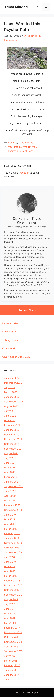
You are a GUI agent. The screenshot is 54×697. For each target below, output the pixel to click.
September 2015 (13, 651)
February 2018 (12, 580)
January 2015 (11, 670)
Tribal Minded (16, 7)
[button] (38, 7)
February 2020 (12, 505)
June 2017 (10, 609)
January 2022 (11, 430)
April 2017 (9, 618)
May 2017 (9, 613)
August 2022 (11, 406)
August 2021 (11, 453)
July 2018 (9, 557)
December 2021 (13, 434)
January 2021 (11, 481)
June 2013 (10, 679)
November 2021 (13, 439)
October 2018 (11, 547)
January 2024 (12, 378)
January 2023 (12, 397)
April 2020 (10, 495)
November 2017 (13, 585)
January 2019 (11, 538)
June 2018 (10, 561)
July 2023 (9, 387)
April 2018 (9, 571)
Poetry (22, 142)
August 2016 (11, 646)
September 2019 (13, 510)
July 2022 (9, 411)
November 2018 (13, 543)
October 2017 (11, 590)
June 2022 (10, 415)
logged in (24, 172)
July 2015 (9, 656)
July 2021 (9, 458)
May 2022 (9, 420)
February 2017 (12, 627)
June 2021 (10, 462)
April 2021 (9, 472)
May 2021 (9, 467)
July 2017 (9, 604)
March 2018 (10, 576)
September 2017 (13, 594)
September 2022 (13, 401)
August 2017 (11, 599)
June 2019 (10, 514)
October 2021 (11, 444)
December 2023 (13, 382)
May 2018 (9, 566)
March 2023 (11, 392)
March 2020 (11, 500)
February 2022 (12, 425)
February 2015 (12, 665)
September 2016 (13, 641)
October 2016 (11, 637)
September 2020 (13, 486)
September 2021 (13, 448)
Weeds (31, 142)
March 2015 (10, 660)
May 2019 (9, 519)
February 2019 (12, 533)
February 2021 (12, 477)
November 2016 (13, 632)
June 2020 (10, 491)
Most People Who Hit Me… (22, 146)
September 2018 (13, 552)
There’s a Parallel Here (20, 151)
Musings (12, 142)
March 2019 (10, 528)
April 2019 (9, 524)
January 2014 (11, 674)
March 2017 (10, 623)
